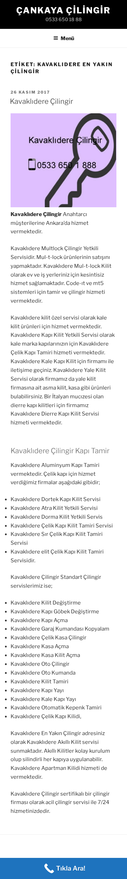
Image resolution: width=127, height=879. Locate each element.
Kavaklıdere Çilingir (41, 101)
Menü (67, 38)
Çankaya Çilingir (63, 10)
